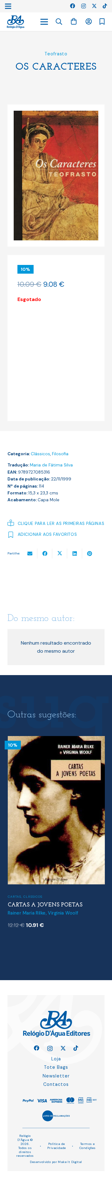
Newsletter (56, 1076)
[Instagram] (83, 6)
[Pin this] (89, 553)
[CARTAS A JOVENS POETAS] (56, 740)
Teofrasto (55, 54)
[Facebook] (72, 5)
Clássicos (40, 453)
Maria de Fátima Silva (51, 465)
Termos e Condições (87, 1146)
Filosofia (60, 453)
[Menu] (44, 22)
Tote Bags (56, 1067)
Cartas (14, 897)
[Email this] (29, 553)
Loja (56, 1059)
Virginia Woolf (63, 913)
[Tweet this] (59, 553)
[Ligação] (16, 22)
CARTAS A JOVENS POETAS (45, 905)
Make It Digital (70, 1162)
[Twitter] (94, 5)
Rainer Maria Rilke (27, 913)
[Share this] (44, 553)
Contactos (56, 1084)
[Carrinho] (74, 22)
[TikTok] (105, 5)
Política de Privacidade (56, 1146)
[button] (59, 21)
